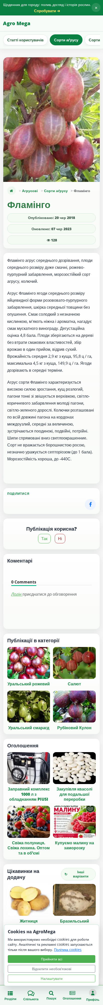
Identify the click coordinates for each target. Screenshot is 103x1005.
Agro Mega (16, 23)
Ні (60, 538)
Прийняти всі (51, 959)
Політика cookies (68, 949)
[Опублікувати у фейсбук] (90, 504)
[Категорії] (11, 190)
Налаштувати (51, 978)
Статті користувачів (25, 39)
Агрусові (30, 190)
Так (44, 538)
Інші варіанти (76, 873)
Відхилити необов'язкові (51, 968)
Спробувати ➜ (47, 11)
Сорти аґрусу (66, 39)
